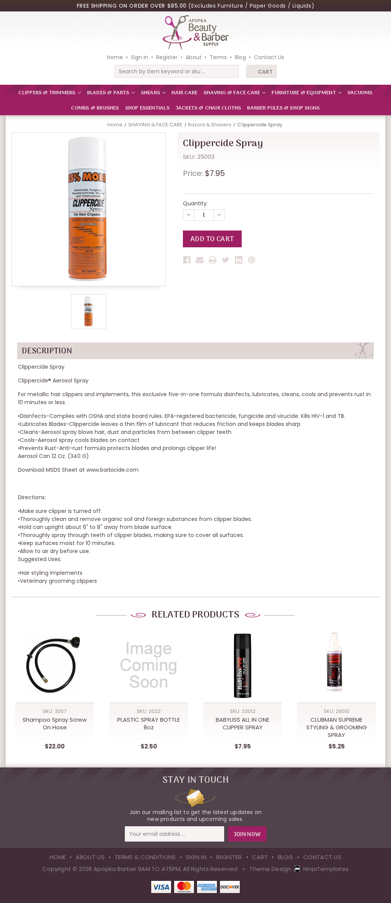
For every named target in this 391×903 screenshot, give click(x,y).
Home (115, 57)
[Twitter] (225, 260)
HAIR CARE (184, 93)
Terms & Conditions (145, 857)
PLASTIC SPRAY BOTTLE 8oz (148, 723)
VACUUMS (359, 93)
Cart (265, 72)
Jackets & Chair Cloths (208, 108)
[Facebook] (187, 260)
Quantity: (195, 203)
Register (167, 57)
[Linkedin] (238, 260)
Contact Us (269, 57)
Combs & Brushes (95, 108)
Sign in (139, 57)
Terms (218, 57)
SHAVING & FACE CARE (232, 93)
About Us (90, 857)
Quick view (55, 658)
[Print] (213, 260)
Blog (240, 57)
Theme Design (270, 869)
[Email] (200, 260)
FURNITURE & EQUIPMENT (304, 93)
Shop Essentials (147, 108)
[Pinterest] (251, 260)
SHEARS (151, 93)
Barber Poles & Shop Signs (283, 108)
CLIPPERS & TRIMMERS (47, 93)
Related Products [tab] (195, 615)
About (194, 57)
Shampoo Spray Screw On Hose (55, 723)
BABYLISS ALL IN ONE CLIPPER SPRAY (242, 723)
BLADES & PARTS (109, 93)
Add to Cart (54, 674)
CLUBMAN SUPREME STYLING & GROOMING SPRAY (336, 727)
